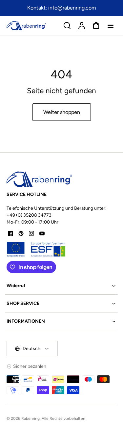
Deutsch (31, 348)
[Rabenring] (39, 179)
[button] (61, 285)
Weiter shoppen (61, 112)
